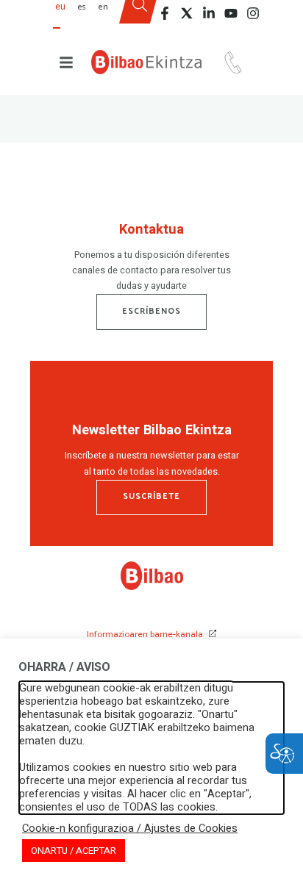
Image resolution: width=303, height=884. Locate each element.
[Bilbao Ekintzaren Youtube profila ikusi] (231, 13)
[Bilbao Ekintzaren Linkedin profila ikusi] (208, 13)
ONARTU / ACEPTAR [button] (73, 851)
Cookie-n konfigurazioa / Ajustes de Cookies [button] (130, 829)
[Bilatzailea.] (139, 17)
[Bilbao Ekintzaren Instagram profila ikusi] (253, 13)
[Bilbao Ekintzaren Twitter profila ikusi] (186, 13)
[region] (151, 260)
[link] (152, 587)
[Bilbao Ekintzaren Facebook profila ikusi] (164, 13)
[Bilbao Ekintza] (146, 62)
